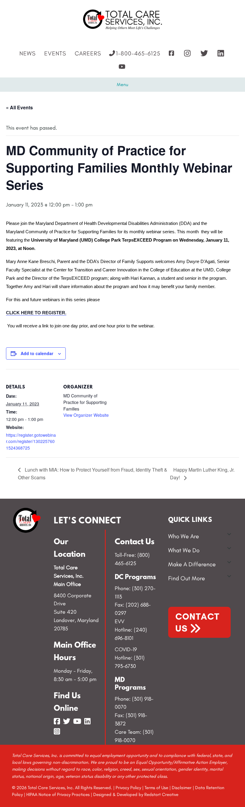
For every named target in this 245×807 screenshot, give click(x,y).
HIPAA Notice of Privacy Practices (58, 794)
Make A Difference (192, 564)
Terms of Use (156, 787)
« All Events (19, 107)
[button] (229, 534)
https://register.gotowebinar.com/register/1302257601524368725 (31, 441)
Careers (88, 53)
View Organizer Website (86, 415)
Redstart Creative (161, 794)
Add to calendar (37, 353)
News (27, 53)
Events (55, 53)
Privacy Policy (128, 787)
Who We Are (183, 536)
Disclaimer (182, 787)
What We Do (184, 550)
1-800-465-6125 (138, 53)
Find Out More (186, 578)
